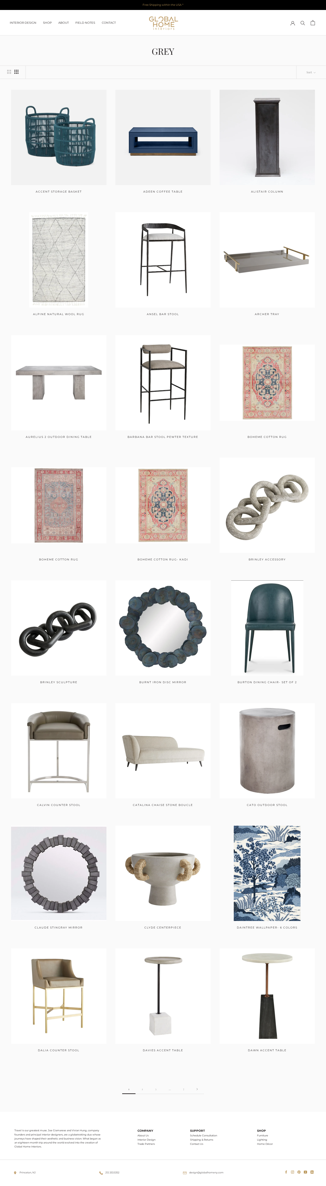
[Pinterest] (299, 1171)
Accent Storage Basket (59, 191)
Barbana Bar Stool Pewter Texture (163, 437)
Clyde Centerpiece (162, 927)
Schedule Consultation (203, 1135)
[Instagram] (293, 1171)
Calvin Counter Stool (59, 805)
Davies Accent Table (163, 1050)
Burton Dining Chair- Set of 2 (267, 682)
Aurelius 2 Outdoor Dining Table (59, 437)
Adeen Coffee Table (163, 191)
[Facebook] (287, 1171)
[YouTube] (306, 1171)
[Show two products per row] (9, 72)
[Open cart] (313, 22)
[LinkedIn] (312, 1171)
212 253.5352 (112, 1172)
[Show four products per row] (16, 72)
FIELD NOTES (85, 22)
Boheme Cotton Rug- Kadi (162, 559)
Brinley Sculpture (58, 682)
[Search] (302, 22)
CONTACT (109, 22)
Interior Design (146, 1140)
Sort (309, 72)
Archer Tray (267, 314)
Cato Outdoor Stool (267, 805)
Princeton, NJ (28, 1172)
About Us (143, 1135)
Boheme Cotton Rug (267, 437)
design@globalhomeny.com (206, 1172)
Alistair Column (267, 191)
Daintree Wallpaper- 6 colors (267, 927)
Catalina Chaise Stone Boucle (163, 805)
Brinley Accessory (267, 559)
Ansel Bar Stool (163, 314)
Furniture (262, 1135)
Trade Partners (146, 1144)
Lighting (262, 1140)
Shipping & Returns (201, 1140)
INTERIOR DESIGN (23, 22)
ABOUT (63, 22)
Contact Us (196, 1144)
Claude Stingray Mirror (59, 927)
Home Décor (265, 1144)
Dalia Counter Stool (58, 1050)
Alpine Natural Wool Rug (58, 314)
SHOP (47, 22)
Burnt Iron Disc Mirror (163, 682)
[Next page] (197, 1089)
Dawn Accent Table (267, 1050)
